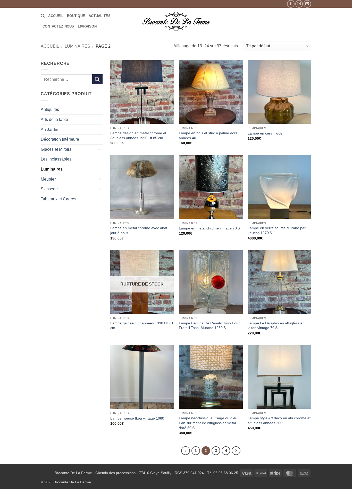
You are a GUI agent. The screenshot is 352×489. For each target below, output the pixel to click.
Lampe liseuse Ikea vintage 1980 (137, 418)
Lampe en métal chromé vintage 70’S (209, 228)
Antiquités (50, 109)
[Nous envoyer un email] (307, 3)
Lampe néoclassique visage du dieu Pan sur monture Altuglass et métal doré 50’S (208, 423)
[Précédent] (185, 450)
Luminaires (77, 46)
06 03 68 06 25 (225, 473)
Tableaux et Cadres (58, 199)
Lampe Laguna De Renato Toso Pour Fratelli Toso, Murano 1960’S (209, 325)
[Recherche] (43, 16)
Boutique (76, 16)
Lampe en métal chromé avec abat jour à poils (138, 230)
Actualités (100, 16)
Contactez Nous (58, 26)
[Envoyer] (97, 79)
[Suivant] (236, 450)
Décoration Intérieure (60, 139)
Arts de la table (54, 119)
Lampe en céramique (265, 133)
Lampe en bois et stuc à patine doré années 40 (208, 135)
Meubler (48, 179)
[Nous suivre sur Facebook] (291, 3)
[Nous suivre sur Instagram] (299, 3)
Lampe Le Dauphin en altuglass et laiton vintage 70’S (276, 325)
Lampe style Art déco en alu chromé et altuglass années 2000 (279, 420)
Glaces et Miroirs (56, 149)
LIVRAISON (87, 26)
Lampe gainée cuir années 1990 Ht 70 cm (141, 325)
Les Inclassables (56, 159)
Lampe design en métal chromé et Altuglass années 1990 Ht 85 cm (138, 135)
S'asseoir (49, 189)
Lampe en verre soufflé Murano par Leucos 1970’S (277, 230)
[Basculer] (99, 149)
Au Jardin (49, 129)
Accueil (55, 16)
